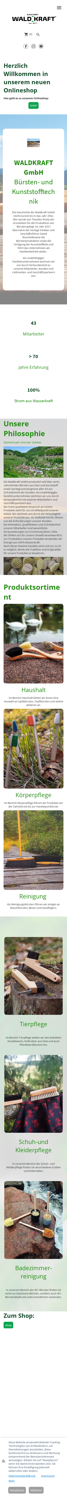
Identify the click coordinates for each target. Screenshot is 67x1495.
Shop (8, 1325)
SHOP (33, 105)
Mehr (12, 1481)
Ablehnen (36, 1490)
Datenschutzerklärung (22, 1476)
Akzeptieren (17, 1490)
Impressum (48, 1476)
